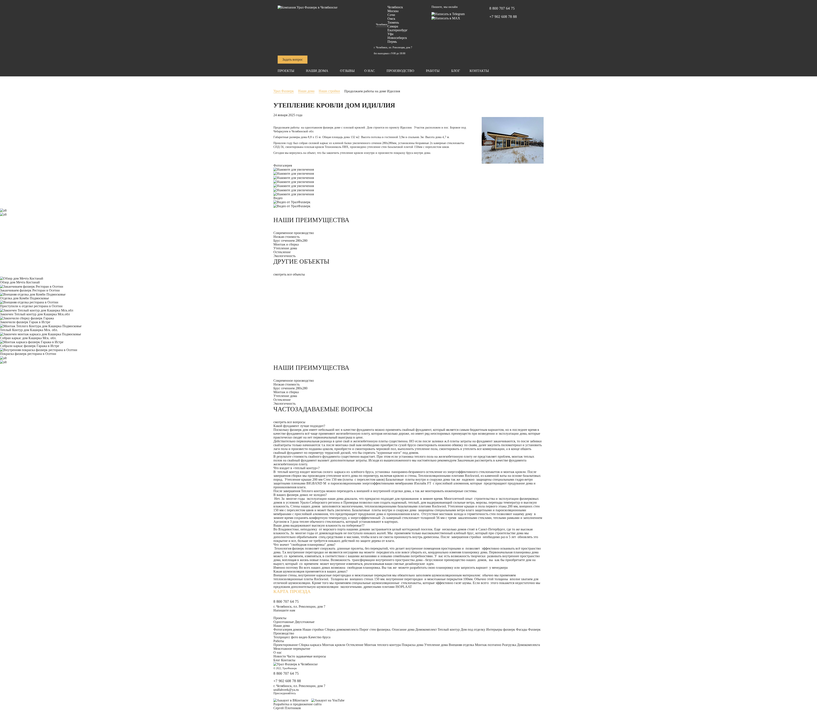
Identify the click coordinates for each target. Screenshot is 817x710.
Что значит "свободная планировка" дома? (304, 544)
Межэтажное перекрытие (291, 648)
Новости (279, 656)
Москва (393, 11)
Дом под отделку (473, 629)
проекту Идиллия (400, 127)
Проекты (286, 71)
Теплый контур (449, 629)
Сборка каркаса (310, 645)
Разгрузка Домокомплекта (521, 645)
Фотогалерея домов (287, 629)
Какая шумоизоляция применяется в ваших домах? (310, 571)
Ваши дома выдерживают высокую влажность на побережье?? (318, 525)
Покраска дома (412, 645)
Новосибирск (397, 38)
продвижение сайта (307, 704)
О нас (369, 71)
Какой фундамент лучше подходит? (299, 426)
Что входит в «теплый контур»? (296, 468)
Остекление (354, 645)
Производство (400, 71)
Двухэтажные (304, 622)
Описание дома (403, 629)
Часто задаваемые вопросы (306, 656)
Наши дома (317, 71)
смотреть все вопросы (289, 422)
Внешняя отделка (461, 645)
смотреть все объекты (289, 274)
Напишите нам (284, 610)
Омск (391, 18)
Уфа (390, 34)
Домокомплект (426, 629)
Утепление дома (436, 645)
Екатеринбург (397, 30)
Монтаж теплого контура (382, 645)
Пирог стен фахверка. (375, 629)
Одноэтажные (283, 622)
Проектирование (285, 645)
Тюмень (393, 22)
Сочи (391, 15)
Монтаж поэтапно (488, 645)
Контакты (479, 71)
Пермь (392, 41)
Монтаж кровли (333, 645)
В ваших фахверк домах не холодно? (300, 495)
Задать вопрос (292, 59)
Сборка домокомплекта (342, 629)
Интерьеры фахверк (500, 629)
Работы (433, 71)
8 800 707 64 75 (502, 8)
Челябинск (381, 24)
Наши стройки (313, 629)
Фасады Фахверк (528, 629)
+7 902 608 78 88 (503, 16)
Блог (455, 71)
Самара (392, 26)
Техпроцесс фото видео (290, 637)
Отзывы (347, 71)
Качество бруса (319, 637)
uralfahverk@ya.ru (286, 689)
